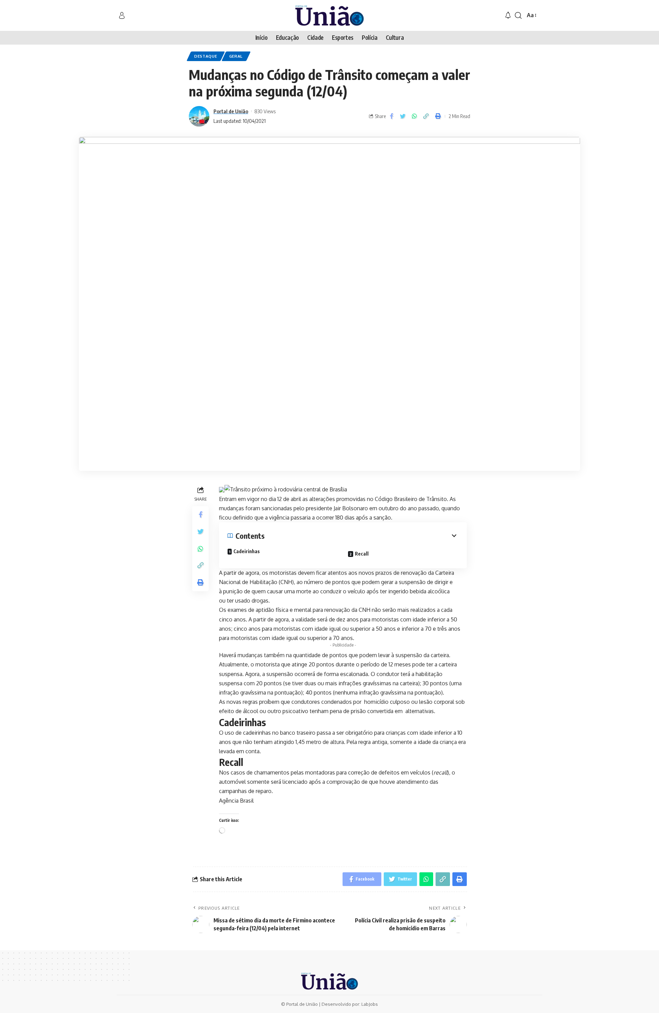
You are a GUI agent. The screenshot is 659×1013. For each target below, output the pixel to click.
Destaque (205, 56)
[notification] (508, 15)
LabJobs (369, 1004)
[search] (518, 15)
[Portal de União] (329, 15)
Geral (236, 56)
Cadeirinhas (246, 551)
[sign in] (121, 15)
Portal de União (230, 111)
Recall (362, 554)
